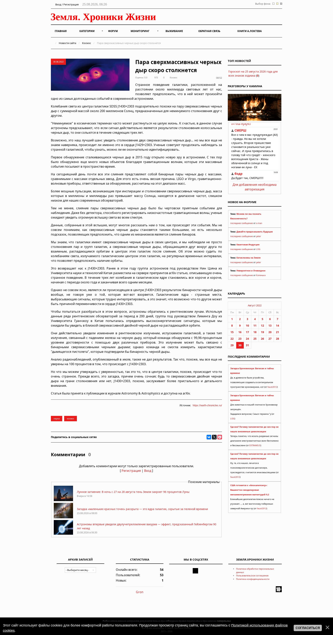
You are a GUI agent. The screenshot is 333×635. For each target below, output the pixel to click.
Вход (147, 471)
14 (277, 325)
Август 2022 (255, 305)
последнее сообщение (241, 223)
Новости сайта (67, 43)
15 (232, 332)
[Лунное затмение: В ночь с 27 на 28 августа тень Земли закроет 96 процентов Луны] (63, 500)
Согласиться (308, 628)
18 (254, 332)
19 (262, 332)
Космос (86, 43)
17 (247, 332)
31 (247, 345)
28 (277, 338)
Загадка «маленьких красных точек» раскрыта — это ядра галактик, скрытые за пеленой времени (142, 509)
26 (262, 338)
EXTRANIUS (255, 445)
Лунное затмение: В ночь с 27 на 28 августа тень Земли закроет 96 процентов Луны (133, 492)
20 (270, 332)
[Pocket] (219, 437)
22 (232, 338)
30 (239, 345)
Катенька (261, 275)
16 (239, 332)
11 (254, 325)
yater (258, 236)
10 (247, 325)
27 (270, 338)
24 (247, 338)
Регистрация (131, 471)
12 (262, 325)
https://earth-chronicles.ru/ (207, 405)
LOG (258, 249)
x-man (259, 223)
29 (232, 345)
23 (239, 338)
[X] (214, 437)
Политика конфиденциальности (252, 579)
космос (70, 418)
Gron (139, 592)
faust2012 (272, 387)
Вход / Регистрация (67, 4)
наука (57, 418)
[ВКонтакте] (209, 437)
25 (254, 338)
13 (270, 325)
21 (277, 332)
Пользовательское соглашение (252, 575)
